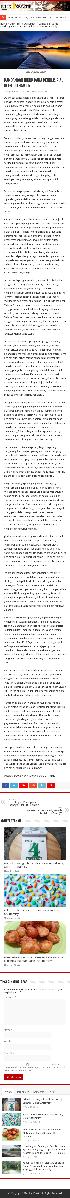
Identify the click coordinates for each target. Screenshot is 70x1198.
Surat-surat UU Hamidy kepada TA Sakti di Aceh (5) (44, 811)
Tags (51, 1091)
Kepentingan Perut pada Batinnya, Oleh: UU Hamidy (23, 802)
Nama (8, 1030)
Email (8, 1041)
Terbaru (7, 1091)
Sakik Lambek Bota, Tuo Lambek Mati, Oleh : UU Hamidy (36, 17)
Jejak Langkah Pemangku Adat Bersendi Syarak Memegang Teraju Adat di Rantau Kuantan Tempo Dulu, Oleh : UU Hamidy (44, 1149)
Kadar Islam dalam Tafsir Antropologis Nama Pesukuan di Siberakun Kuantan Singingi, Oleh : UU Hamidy (43, 1166)
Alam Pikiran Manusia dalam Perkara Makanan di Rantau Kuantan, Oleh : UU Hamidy (34, 959)
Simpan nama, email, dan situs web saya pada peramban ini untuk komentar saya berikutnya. (35, 1067)
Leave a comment (39, 91)
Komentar (10, 997)
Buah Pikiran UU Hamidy (22, 23)
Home (3, 23)
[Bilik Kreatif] (35, 6)
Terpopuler (23, 1091)
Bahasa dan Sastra (48, 23)
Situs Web (9, 1053)
